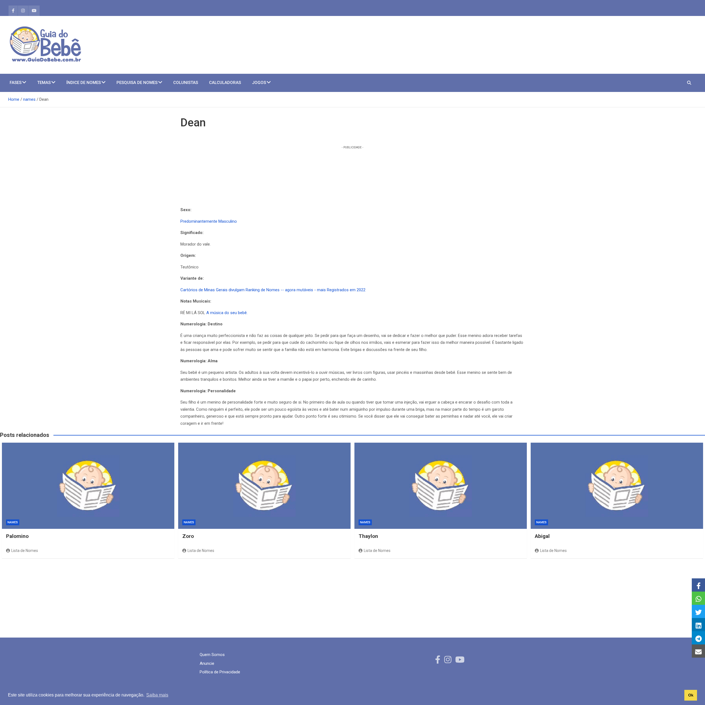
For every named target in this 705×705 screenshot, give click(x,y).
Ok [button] (690, 695)
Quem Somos (212, 654)
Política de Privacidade (220, 671)
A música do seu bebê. (227, 312)
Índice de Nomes (83, 82)
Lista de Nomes (24, 550)
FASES (15, 82)
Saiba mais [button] (157, 695)
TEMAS (44, 82)
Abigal (542, 536)
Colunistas (185, 82)
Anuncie (207, 663)
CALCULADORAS (225, 82)
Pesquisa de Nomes (137, 82)
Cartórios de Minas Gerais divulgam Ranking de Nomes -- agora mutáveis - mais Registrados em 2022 (272, 289)
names (12, 522)
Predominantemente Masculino (208, 221)
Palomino (17, 536)
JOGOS (259, 82)
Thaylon (368, 536)
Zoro (188, 536)
